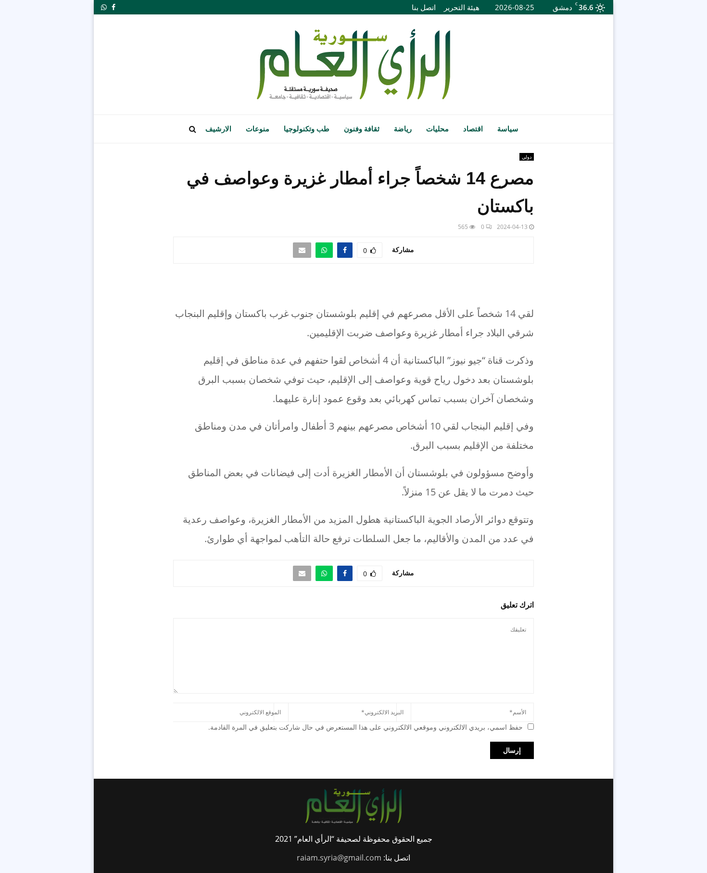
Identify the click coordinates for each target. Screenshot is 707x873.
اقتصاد (473, 129)
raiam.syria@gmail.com (339, 857)
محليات (437, 129)
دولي (526, 156)
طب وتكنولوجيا (306, 129)
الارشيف (218, 129)
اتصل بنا (424, 7)
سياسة (507, 129)
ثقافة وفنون (361, 129)
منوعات (257, 129)
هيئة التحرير (462, 7)
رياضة (403, 129)
